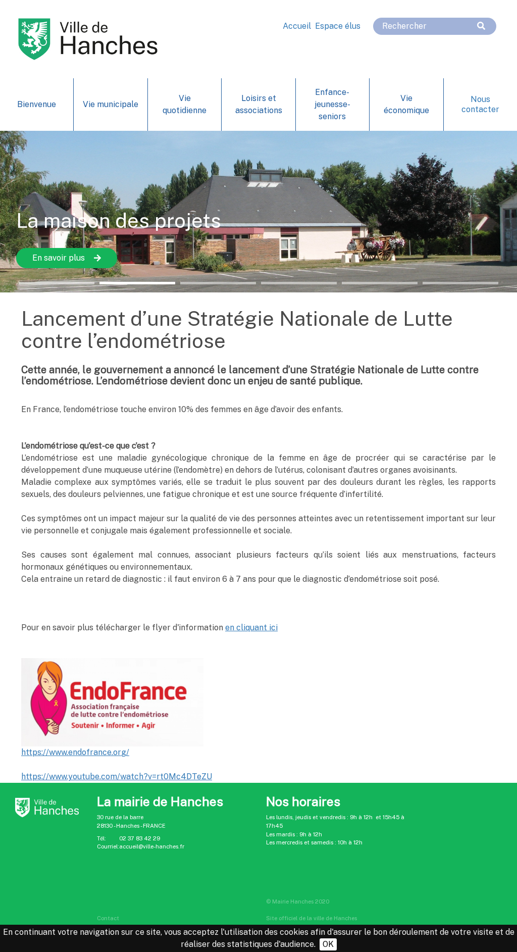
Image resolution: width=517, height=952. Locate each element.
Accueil (297, 26)
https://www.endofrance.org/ (75, 752)
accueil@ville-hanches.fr (151, 846)
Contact (108, 918)
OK (328, 944)
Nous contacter (480, 104)
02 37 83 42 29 (139, 838)
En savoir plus (58, 258)
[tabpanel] (258, 211)
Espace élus (337, 26)
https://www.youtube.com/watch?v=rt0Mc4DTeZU (116, 776)
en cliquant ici (251, 627)
